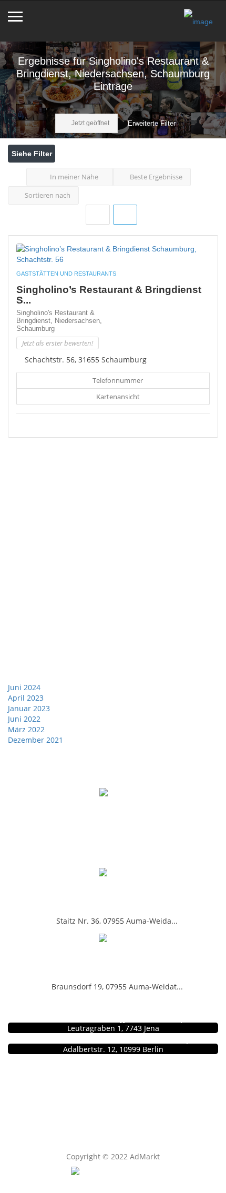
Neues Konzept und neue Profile (118, 1116)
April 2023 (26, 698)
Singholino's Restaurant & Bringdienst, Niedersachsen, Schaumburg (59, 320)
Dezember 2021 (35, 740)
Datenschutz (118, 1094)
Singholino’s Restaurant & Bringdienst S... (108, 295)
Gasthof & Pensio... (113, 889)
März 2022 (26, 729)
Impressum (118, 1105)
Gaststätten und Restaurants (66, 273)
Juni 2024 (24, 687)
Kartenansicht (117, 396)
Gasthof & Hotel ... (113, 955)
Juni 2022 (24, 719)
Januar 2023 (29, 708)
